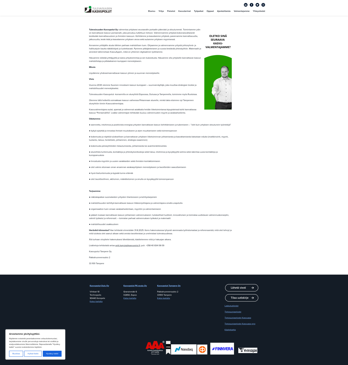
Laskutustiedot (231, 306)
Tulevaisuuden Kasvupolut (98, 9)
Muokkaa (16, 353)
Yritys (161, 11)
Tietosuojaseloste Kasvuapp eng (240, 323)
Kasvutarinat (184, 11)
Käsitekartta (230, 329)
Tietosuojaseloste (233, 311)
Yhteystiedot (259, 11)
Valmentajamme (242, 11)
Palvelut (171, 11)
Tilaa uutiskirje (239, 297)
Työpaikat (198, 11)
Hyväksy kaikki (52, 353)
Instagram (263, 5)
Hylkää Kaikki (33, 353)
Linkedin (246, 5)
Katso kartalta (96, 301)
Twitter (257, 5)
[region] (35, 344)
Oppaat (210, 11)
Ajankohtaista (224, 11)
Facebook (251, 5)
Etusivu (151, 11)
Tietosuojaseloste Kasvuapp (238, 317)
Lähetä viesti (238, 287)
